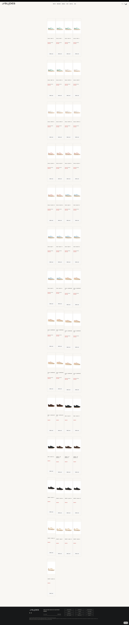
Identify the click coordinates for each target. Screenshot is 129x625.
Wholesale (89, 609)
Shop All (80, 615)
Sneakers (69, 609)
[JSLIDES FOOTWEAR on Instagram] (29, 613)
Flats (80, 611)
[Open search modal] (122, 4)
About (89, 615)
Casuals (69, 613)
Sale (80, 613)
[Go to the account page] (124, 4)
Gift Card (69, 615)
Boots (69, 611)
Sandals (79, 609)
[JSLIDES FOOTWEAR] (8, 4)
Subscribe (59, 614)
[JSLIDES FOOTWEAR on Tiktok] (31, 613)
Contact (89, 613)
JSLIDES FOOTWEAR (37, 617)
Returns (89, 611)
